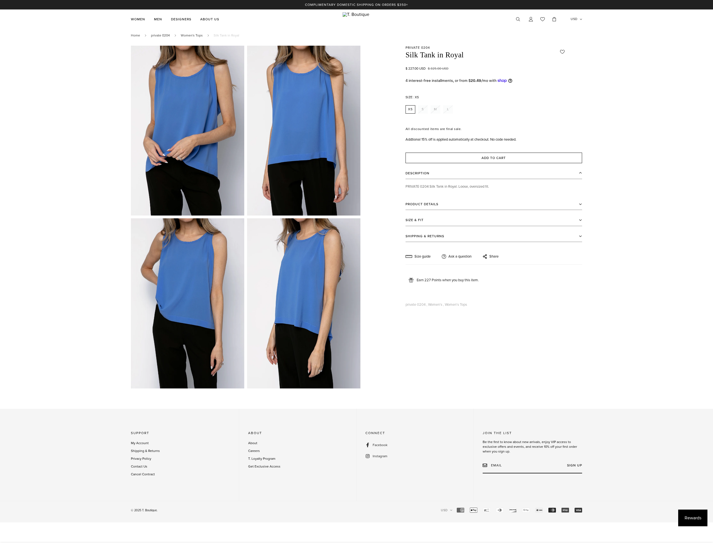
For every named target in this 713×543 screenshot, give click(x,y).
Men (158, 19)
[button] (554, 19)
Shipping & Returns (145, 451)
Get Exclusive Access (264, 466)
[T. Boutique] (356, 19)
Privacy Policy (141, 459)
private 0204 (160, 35)
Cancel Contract (143, 474)
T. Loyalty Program (261, 459)
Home (135, 35)
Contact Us (139, 466)
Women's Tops (192, 35)
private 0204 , (416, 304)
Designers (181, 19)
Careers (254, 451)
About (252, 443)
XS (410, 109)
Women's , (436, 304)
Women (138, 19)
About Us (209, 19)
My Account (140, 443)
